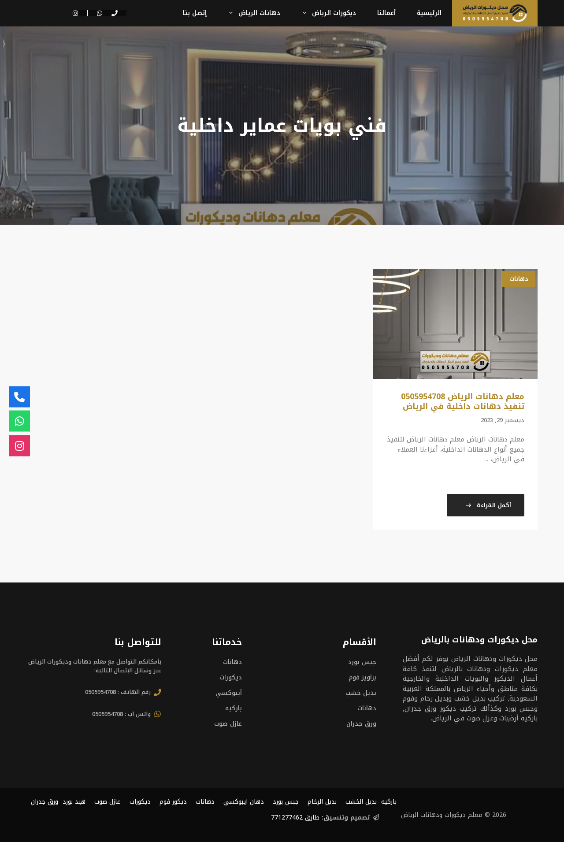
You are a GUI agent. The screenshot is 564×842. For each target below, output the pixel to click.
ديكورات (230, 677)
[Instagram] (19, 445)
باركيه (233, 708)
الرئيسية (429, 13)
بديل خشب (360, 693)
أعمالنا (386, 13)
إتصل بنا (195, 13)
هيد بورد (74, 802)
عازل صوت (228, 724)
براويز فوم (362, 677)
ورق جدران (361, 724)
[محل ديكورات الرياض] (495, 13)
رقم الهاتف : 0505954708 (118, 691)
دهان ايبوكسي (243, 802)
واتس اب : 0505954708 (121, 714)
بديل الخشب (361, 802)
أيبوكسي (228, 693)
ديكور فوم (173, 802)
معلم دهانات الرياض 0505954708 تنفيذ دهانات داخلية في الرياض (462, 401)
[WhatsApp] (19, 421)
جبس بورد (362, 662)
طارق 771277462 (295, 817)
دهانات (518, 278)
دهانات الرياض (259, 13)
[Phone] (19, 396)
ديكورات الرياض (334, 13)
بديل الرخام (322, 802)
